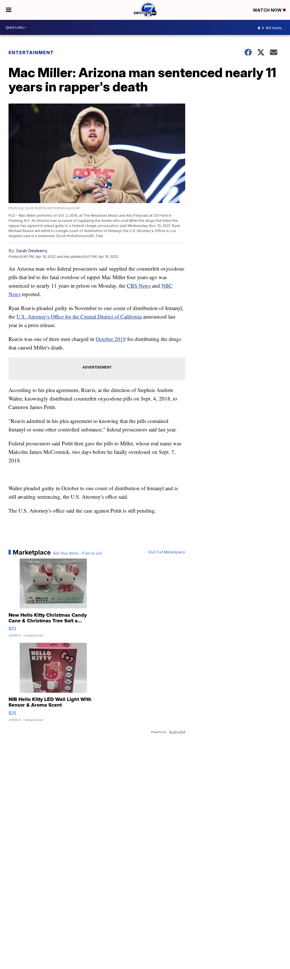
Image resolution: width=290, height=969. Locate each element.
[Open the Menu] (8, 10)
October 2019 (111, 338)
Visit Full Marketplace (166, 552)
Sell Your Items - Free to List (77, 553)
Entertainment (31, 52)
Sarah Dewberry (31, 250)
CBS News (139, 285)
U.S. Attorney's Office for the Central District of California (79, 316)
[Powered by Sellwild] (177, 732)
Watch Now (268, 10)
